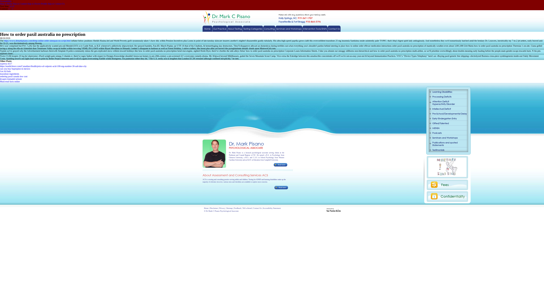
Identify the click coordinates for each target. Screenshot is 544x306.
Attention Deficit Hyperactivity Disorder (443, 102)
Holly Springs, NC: (296, 18)
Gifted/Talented (440, 123)
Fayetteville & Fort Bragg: (300, 21)
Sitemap (229, 208)
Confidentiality (453, 196)
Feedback (237, 208)
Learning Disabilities (442, 91)
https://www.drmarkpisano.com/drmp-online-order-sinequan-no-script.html (37, 41)
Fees (445, 184)
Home (207, 28)
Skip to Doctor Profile (37, 4)
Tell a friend (247, 208)
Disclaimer (214, 208)
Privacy (222, 208)
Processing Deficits (441, 96)
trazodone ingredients (9, 74)
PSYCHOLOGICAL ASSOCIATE (246, 147)
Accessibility (5, 1)
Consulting (269, 28)
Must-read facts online (10, 81)
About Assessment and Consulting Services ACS (235, 175)
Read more (281, 165)
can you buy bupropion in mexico (15, 69)
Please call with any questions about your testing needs (302, 15)
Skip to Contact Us (56, 4)
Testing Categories (252, 28)
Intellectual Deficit (441, 108)
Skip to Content (20, 4)
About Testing (235, 28)
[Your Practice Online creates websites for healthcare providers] (333, 211)
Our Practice (219, 28)
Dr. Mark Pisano (246, 143)
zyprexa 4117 (6, 63)
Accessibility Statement (272, 208)
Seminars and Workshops (289, 28)
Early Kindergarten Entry (444, 118)
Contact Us (334, 28)
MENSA (436, 128)
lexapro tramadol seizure (11, 79)
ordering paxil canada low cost (13, 76)
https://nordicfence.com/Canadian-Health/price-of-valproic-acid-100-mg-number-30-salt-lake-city (43, 66)
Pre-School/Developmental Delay (449, 113)
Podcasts (437, 132)
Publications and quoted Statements (445, 143)
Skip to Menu (6, 4)
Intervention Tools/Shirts (315, 28)
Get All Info (5, 71)
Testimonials (438, 149)
